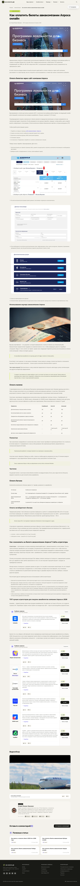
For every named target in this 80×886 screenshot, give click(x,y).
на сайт (64, 619)
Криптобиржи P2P (45, 873)
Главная (11, 7)
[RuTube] (15, 873)
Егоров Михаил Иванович (26, 806)
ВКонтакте (35, 816)
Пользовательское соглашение (67, 867)
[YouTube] (9, 873)
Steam (23, 873)
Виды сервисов (30, 2)
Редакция (62, 873)
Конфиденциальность (64, 871)
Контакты (62, 2)
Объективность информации (66, 869)
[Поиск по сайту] (76, 2)
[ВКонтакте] (7, 873)
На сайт (65, 670)
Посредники (43, 869)
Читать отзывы (65, 623)
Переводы (48, 2)
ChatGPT (24, 869)
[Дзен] (12, 873)
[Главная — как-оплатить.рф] (9, 2)
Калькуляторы (44, 871)
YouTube (42, 816)
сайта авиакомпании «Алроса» (33, 131)
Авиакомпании (17, 7)
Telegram (28, 816)
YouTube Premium (25, 871)
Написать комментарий (63, 826)
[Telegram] (4, 873)
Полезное (55, 2)
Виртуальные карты (45, 867)
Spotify (23, 867)
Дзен (48, 816)
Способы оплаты (39, 2)
